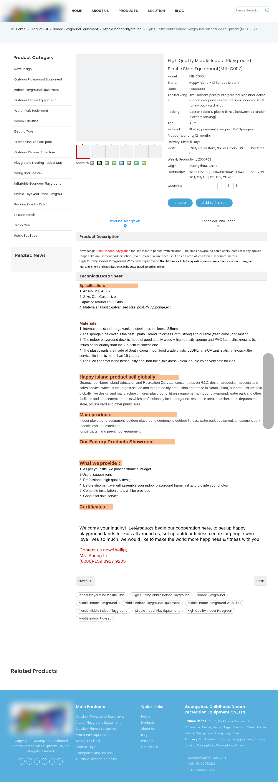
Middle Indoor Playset (95, 618)
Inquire (180, 202)
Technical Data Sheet (218, 221)
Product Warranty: (181, 135)
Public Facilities (25, 235)
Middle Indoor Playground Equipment (152, 603)
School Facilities (26, 121)
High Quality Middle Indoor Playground (161, 595)
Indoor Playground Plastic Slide (102, 595)
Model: (172, 76)
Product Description (125, 221)
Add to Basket (214, 202)
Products (148, 722)
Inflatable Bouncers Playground (37, 183)
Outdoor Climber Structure (34, 152)
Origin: (172, 166)
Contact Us (149, 747)
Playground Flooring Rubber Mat (38, 163)
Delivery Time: (178, 142)
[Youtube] (52, 761)
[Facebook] (22, 761)
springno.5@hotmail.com (207, 757)
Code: (172, 89)
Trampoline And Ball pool (33, 142)
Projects (147, 741)
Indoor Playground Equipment (36, 90)
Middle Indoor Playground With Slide (215, 603)
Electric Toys (23, 131)
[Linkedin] (37, 761)
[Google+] (29, 761)
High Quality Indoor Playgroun (210, 610)
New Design (23, 69)
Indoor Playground (211, 595)
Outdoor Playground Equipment (38, 79)
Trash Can (22, 225)
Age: (171, 123)
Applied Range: (177, 97)
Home (145, 716)
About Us (148, 728)
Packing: (174, 112)
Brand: (172, 82)
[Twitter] (44, 761)
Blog (144, 735)
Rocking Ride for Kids (29, 204)
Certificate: (176, 172)
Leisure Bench (24, 215)
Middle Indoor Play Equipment (157, 610)
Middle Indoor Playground (98, 603)
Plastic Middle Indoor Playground (103, 610)
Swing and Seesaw (28, 173)
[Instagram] (60, 761)
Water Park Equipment (31, 110)
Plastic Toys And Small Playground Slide (43, 194)
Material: (174, 129)
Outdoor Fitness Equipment (35, 100)
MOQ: (172, 148)
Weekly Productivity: (183, 159)
